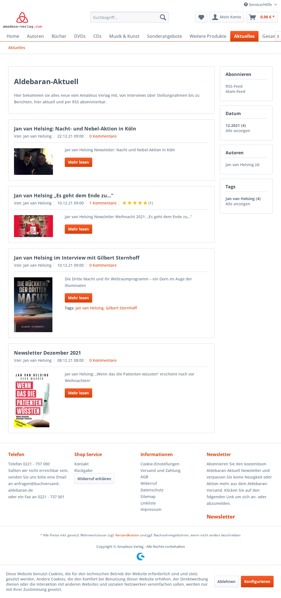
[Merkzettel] (201, 17)
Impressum (150, 509)
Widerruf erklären (94, 478)
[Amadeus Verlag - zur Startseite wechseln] (22, 20)
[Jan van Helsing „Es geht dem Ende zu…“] (33, 226)
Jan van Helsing (89, 308)
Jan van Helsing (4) (242, 164)
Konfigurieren (257, 581)
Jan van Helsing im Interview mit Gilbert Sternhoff (76, 257)
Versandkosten (127, 535)
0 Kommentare (103, 136)
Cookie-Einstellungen (159, 463)
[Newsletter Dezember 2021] (33, 399)
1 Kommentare (103, 203)
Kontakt (81, 463)
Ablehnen (226, 581)
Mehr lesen (78, 162)
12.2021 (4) (236, 125)
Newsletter (221, 516)
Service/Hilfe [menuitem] (260, 4)
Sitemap (148, 496)
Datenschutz (152, 489)
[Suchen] (163, 17)
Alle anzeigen (238, 130)
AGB (144, 476)
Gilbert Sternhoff (121, 308)
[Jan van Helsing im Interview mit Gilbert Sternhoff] (33, 304)
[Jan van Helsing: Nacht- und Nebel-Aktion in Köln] (33, 161)
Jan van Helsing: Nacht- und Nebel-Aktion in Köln (75, 128)
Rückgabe (83, 470)
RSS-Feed (234, 86)
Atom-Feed (235, 91)
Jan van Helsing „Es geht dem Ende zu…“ (63, 195)
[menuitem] (129, 17)
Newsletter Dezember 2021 (47, 352)
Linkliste (148, 503)
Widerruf (148, 483)
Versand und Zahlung (160, 470)
